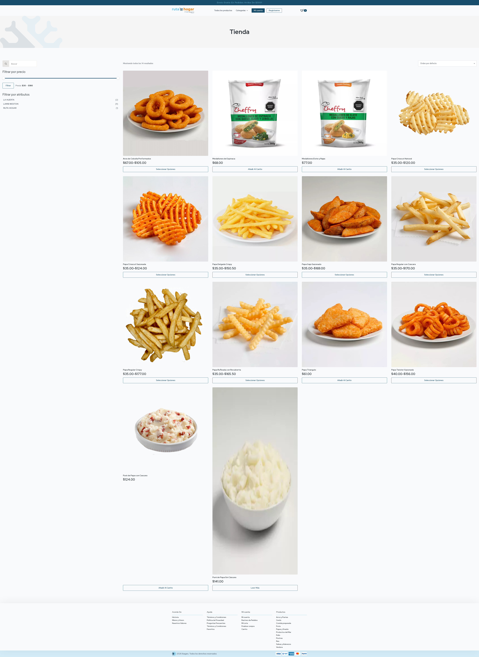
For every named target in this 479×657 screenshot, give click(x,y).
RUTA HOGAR (9, 108)
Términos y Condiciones (216, 617)
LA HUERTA (8, 99)
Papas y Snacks (282, 629)
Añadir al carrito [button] (255, 169)
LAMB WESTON (10, 104)
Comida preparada (283, 623)
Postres (279, 638)
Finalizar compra (247, 626)
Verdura (279, 647)
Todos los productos (223, 10)
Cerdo (278, 620)
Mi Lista (244, 623)
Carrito (244, 629)
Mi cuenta (245, 617)
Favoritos (211, 629)
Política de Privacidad (215, 620)
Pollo (278, 635)
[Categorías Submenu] (248, 10)
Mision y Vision (178, 620)
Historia (175, 617)
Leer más (255, 587)
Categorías (241, 10)
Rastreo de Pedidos (249, 620)
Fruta (278, 626)
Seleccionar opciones (165, 169)
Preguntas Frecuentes (216, 623)
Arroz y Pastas (282, 617)
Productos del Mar (283, 632)
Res (277, 641)
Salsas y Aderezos (283, 644)
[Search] (6, 64)
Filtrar (8, 85)
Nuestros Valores (179, 623)
